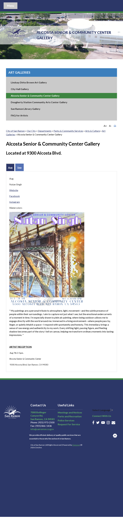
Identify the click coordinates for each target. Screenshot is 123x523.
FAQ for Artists (19, 115)
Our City (31, 130)
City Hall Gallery (20, 89)
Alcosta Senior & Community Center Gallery (35, 95)
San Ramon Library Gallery (25, 108)
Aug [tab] (10, 167)
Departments (44, 130)
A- (110, 125)
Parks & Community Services (68, 130)
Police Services (66, 420)
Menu (10, 5)
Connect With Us (101, 415)
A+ (105, 125)
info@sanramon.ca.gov (42, 429)
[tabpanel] (61, 271)
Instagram (14, 201)
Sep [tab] (19, 167)
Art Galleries (19, 72)
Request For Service (69, 424)
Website (13, 190)
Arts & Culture (92, 130)
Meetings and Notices (70, 412)
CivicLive (76, 445)
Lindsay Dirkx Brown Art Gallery (29, 82)
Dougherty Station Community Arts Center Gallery (39, 102)
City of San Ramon (15, 130)
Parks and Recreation (70, 416)
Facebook (14, 196)
